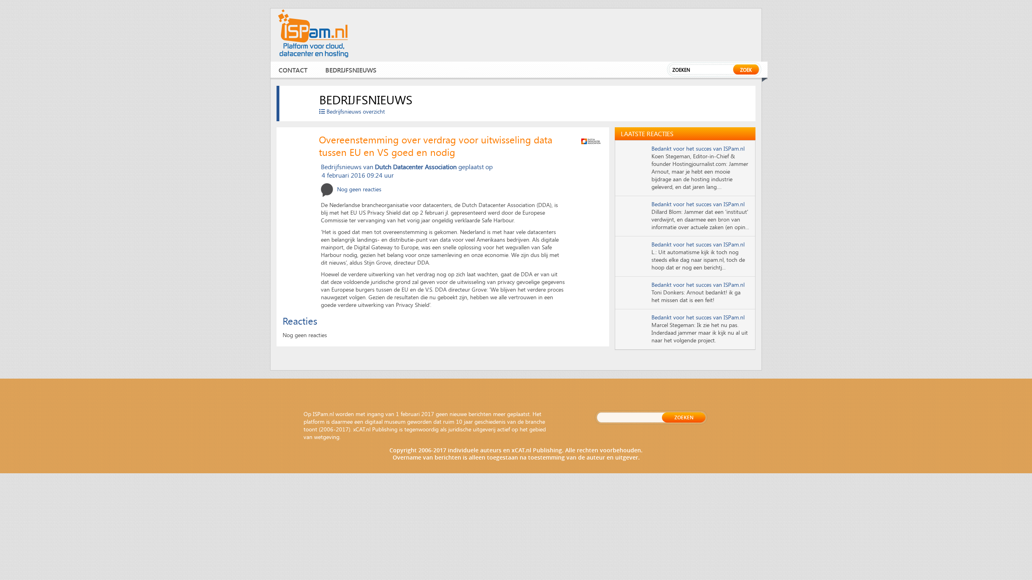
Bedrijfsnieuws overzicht (355, 111)
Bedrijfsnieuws (351, 70)
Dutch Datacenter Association (416, 166)
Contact (293, 70)
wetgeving (326, 437)
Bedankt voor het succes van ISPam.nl (698, 148)
